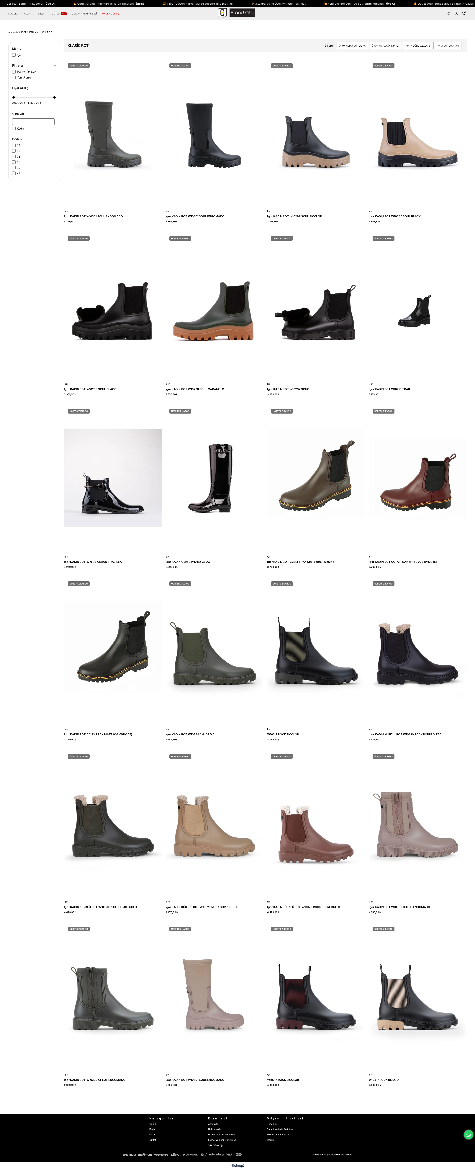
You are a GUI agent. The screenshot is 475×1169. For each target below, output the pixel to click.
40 (18, 167)
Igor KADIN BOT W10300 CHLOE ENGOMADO (399, 907)
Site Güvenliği (215, 1145)
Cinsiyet (18, 114)
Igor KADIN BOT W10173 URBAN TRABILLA (93, 562)
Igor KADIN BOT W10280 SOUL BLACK (395, 216)
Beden (17, 139)
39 (18, 162)
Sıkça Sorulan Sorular (278, 1134)
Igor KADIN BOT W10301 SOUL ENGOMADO (93, 216)
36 (18, 145)
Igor (19, 55)
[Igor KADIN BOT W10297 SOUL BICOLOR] (316, 133)
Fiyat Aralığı (20, 88)
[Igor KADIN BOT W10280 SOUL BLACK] (418, 133)
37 (18, 151)
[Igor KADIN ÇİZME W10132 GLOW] (215, 478)
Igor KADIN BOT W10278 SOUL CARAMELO (195, 389)
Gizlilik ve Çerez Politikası (222, 1134)
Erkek (152, 1134)
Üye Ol (17, 3)
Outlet (152, 1140)
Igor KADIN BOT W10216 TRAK (389, 389)
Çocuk (152, 1124)
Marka (16, 48)
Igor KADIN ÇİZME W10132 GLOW (188, 562)
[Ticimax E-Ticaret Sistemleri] (237, 1166)
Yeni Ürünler (24, 77)
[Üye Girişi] (456, 14)
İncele (107, 3)
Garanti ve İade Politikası (280, 1129)
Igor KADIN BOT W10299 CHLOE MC (190, 734)
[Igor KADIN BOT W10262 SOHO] (316, 305)
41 (18, 173)
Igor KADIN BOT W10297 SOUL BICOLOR (294, 216)
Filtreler (18, 65)
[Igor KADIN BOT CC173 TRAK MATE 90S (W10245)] (316, 478)
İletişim (270, 1140)
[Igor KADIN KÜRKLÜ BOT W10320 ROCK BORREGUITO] (418, 651)
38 (18, 156)
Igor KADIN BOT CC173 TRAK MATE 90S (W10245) (301, 562)
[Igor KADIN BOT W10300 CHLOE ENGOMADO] (418, 823)
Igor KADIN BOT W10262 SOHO (288, 389)
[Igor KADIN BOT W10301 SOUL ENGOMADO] (113, 133)
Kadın (20, 128)
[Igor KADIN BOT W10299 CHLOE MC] (215, 651)
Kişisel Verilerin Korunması (222, 1140)
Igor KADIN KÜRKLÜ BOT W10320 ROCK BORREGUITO (405, 734)
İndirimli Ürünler (26, 72)
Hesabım (272, 1124)
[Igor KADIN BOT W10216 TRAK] (418, 305)
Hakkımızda (214, 1129)
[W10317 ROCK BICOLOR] (316, 651)
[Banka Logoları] (182, 1154)
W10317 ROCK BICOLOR (283, 734)
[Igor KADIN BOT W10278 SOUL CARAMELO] (215, 305)
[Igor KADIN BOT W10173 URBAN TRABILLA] (113, 478)
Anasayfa (213, 1124)
